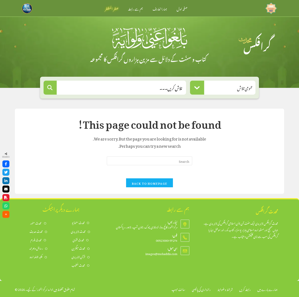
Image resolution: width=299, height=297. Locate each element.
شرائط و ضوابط (225, 289)
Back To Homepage (149, 182)
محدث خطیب (78, 265)
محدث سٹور (36, 223)
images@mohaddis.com (161, 253)
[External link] (271, 7)
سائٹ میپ (178, 289)
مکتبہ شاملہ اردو (36, 256)
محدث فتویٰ (78, 239)
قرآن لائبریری (78, 256)
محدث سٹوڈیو (78, 222)
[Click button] (50, 88)
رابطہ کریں (245, 289)
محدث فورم (36, 239)
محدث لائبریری (78, 231)
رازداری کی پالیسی (201, 289)
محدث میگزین (78, 248)
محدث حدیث (36, 231)
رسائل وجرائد (36, 248)
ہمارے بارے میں (267, 289)
